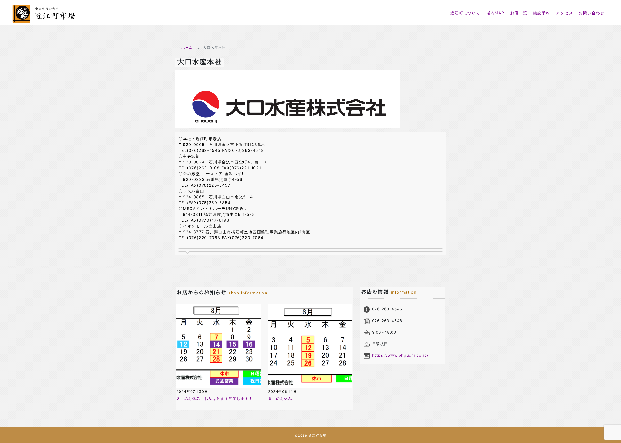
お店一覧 (518, 12)
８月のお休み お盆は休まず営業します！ (214, 398)
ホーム (187, 47)
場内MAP (495, 12)
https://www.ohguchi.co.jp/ (400, 355)
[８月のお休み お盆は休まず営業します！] (218, 345)
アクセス (564, 12)
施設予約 (541, 12)
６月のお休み (280, 398)
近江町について (465, 12)
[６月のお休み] (310, 345)
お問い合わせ (592, 12)
